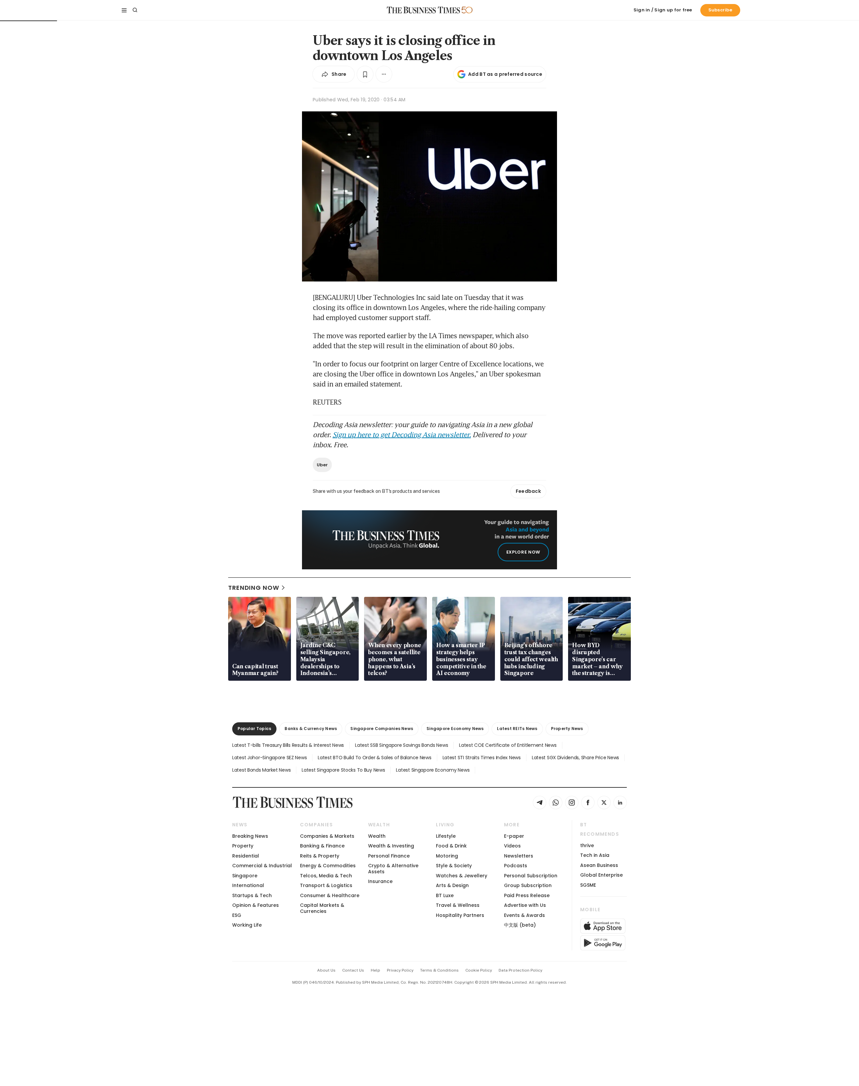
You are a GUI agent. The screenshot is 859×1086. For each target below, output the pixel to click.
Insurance (380, 881)
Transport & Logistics (326, 885)
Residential (245, 855)
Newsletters (518, 855)
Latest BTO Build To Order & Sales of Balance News (374, 757)
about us (326, 970)
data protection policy (520, 970)
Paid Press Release (527, 895)
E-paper (514, 836)
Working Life (247, 925)
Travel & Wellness (457, 905)
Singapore (244, 875)
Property (242, 845)
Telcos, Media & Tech (326, 875)
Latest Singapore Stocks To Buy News (343, 770)
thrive (587, 845)
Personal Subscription (530, 875)
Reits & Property (319, 855)
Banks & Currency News (311, 728)
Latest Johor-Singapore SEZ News (269, 757)
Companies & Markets (327, 836)
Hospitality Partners (460, 915)
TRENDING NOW (253, 587)
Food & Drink (451, 845)
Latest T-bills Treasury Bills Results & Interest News (288, 745)
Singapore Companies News (381, 728)
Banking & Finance (322, 845)
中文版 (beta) (520, 925)
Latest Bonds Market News (261, 770)
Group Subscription (528, 885)
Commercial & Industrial (262, 865)
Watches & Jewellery (461, 875)
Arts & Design (452, 885)
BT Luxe (445, 895)
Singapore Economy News (455, 728)
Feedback (528, 491)
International (248, 885)
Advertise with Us (525, 905)
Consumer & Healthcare (329, 895)
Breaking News (250, 836)
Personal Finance (389, 855)
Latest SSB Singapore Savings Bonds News (401, 745)
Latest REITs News (517, 728)
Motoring (447, 855)
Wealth (377, 836)
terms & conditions (439, 970)
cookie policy (478, 970)
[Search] (135, 10)
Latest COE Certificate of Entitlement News (507, 745)
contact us (353, 970)
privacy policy (400, 970)
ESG (236, 915)
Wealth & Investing (391, 845)
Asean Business (599, 865)
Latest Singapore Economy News (432, 770)
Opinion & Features (255, 905)
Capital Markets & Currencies (322, 908)
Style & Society (454, 865)
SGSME (588, 885)
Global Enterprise (601, 875)
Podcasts (515, 865)
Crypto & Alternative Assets (393, 868)
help (375, 970)
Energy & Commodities (328, 865)
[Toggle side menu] (124, 10)
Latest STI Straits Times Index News (482, 757)
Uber (322, 465)
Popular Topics (254, 728)
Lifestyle (446, 836)
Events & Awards (524, 915)
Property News (567, 728)
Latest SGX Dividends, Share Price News (575, 757)
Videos (512, 845)
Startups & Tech (252, 895)
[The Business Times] (423, 10)
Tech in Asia (594, 855)
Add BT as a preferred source (505, 74)
